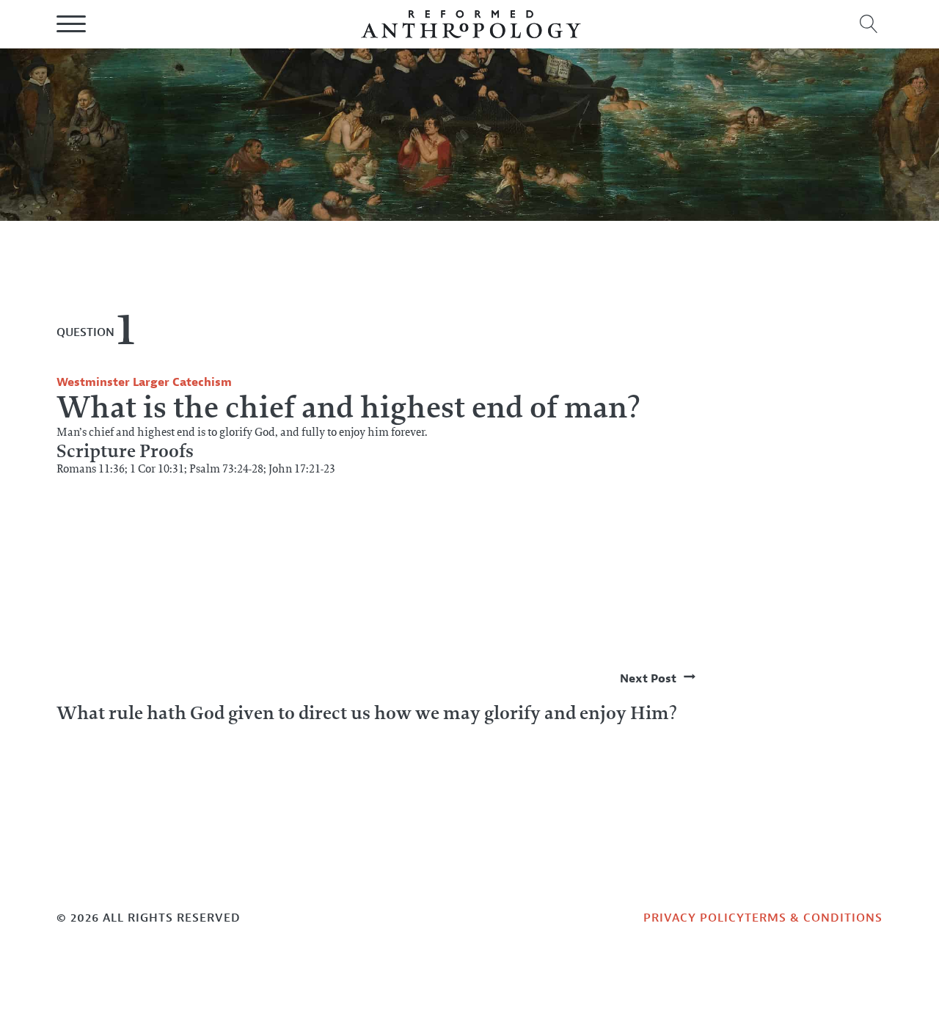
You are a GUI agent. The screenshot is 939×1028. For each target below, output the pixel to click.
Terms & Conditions (814, 918)
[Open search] (869, 24)
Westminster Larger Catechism (144, 382)
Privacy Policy (694, 918)
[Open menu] (71, 24)
